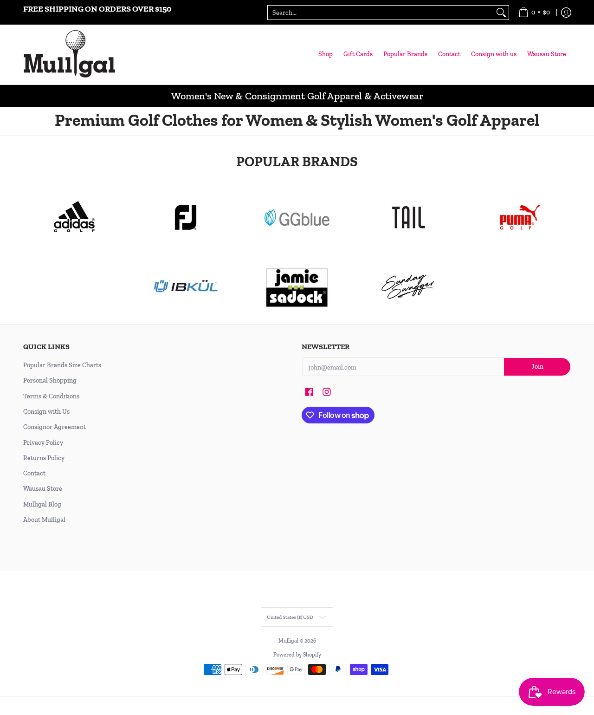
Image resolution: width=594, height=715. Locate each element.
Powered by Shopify (297, 654)
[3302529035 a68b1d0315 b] (186, 217)
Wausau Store (42, 489)
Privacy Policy (43, 443)
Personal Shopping (50, 380)
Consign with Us (46, 412)
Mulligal (289, 640)
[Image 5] (408, 287)
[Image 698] (297, 286)
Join (537, 366)
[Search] (501, 13)
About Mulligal (44, 520)
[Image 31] (186, 287)
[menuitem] (534, 12)
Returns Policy (44, 458)
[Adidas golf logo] (74, 217)
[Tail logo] (408, 217)
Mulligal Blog (42, 504)
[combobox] (381, 13)
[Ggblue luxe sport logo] (297, 217)
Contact (34, 473)
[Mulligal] (69, 54)
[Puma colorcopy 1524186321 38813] (520, 217)
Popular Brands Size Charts (62, 365)
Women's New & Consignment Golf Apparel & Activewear (297, 96)
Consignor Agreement (54, 427)
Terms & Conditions (51, 396)
